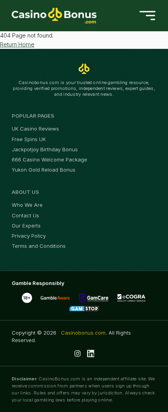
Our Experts (26, 225)
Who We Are (27, 205)
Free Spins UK (29, 139)
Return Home (17, 44)
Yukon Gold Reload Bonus (43, 170)
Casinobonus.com (83, 333)
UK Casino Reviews (35, 128)
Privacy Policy (29, 236)
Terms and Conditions (39, 246)
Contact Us (25, 215)
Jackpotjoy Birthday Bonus (45, 149)
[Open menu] (147, 16)
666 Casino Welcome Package (49, 159)
